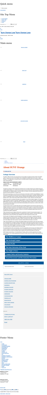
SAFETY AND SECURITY (29, 266)
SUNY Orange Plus (5, 353)
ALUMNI (3, 350)
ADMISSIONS (7, 293)
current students (4, 18)
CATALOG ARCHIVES (8, 306)
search (1, 38)
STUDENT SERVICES (8, 289)
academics (24, 84)
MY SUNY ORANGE (5, 365)
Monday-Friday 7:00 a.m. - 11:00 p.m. (4, 376)
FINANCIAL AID (7, 298)
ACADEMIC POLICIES (8, 287)
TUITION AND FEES (8, 296)
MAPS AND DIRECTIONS (9, 266)
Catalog (6, 161)
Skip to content (4, 8)
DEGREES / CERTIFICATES (7, 356)
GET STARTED (4, 361)
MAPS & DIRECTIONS (6, 364)
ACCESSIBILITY (5, 347)
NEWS (3, 366)
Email (5, 322)
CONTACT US (4, 352)
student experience (24, 100)
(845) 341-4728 (8, 319)
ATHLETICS (4, 349)
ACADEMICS (7, 285)
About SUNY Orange (8, 274)
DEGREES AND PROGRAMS (10, 280)
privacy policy (2, 393)
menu (1, 29)
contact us (3, 21)
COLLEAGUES (7, 304)
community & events (24, 120)
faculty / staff (4, 19)
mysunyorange (3, 10)
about (24, 141)
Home (6, 160)
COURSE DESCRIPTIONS (9, 283)
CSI (2, 354)
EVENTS (3, 358)
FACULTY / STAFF (5, 359)
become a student (24, 47)
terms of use (8, 393)
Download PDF (7, 171)
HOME (3, 343)
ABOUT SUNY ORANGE (9, 302)
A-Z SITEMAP (4, 345)
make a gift (4, 367)
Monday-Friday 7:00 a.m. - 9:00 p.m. (4, 384)
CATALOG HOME (7, 278)
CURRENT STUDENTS (6, 355)
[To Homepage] (23, 32)
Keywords (2, 24)
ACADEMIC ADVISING (6, 346)
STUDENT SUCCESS (8, 291)
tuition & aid (24, 70)
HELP (3, 362)
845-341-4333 (2, 387)
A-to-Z (3, 22)
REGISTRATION (7, 300)
